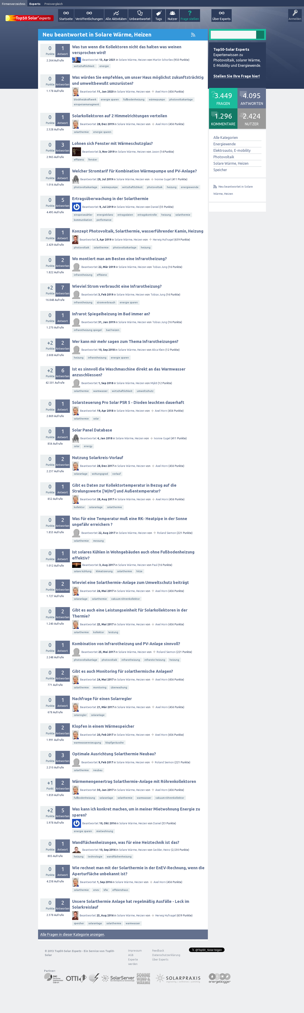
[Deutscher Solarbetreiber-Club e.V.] (54, 982)
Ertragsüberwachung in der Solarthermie (110, 198)
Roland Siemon (166, 532)
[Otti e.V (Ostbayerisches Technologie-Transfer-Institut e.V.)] (76, 982)
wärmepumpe (157, 99)
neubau (97, 770)
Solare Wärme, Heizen (133, 59)
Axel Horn (161, 91)
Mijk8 (153, 383)
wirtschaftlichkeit (132, 187)
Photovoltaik (223, 157)
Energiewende (224, 144)
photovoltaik (154, 187)
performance (104, 220)
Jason (155, 151)
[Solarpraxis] (179, 982)
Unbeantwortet (139, 19)
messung (98, 540)
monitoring (99, 687)
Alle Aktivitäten (116, 19)
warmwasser (100, 391)
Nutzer (172, 19)
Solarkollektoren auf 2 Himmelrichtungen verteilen (119, 115)
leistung (113, 632)
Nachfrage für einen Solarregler (102, 698)
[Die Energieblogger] (220, 982)
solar (96, 418)
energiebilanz (105, 214)
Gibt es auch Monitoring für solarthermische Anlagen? (122, 671)
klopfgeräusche (114, 742)
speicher (79, 923)
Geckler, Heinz (161, 849)
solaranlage (80, 473)
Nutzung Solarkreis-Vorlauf (97, 457)
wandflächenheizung (119, 856)
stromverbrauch (106, 302)
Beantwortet (90, 59)
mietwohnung (104, 831)
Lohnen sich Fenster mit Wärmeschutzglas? (112, 143)
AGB (131, 955)
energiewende (190, 187)
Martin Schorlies (163, 59)
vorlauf (116, 473)
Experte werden (133, 961)
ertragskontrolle (147, 214)
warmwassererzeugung (87, 742)
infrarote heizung (154, 659)
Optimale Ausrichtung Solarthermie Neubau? (114, 754)
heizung (171, 187)
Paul (154, 564)
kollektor (79, 507)
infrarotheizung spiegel (88, 330)
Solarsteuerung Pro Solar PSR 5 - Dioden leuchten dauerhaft (128, 402)
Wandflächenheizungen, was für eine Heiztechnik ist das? (125, 842)
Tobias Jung (159, 266)
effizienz (79, 159)
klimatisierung (104, 571)
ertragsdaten (125, 214)
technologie (95, 856)
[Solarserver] (117, 982)
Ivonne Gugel (163, 179)
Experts (35, 3)
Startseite (66, 19)
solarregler (80, 715)
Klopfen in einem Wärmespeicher (103, 726)
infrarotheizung (83, 275)
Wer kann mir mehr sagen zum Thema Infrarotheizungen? (125, 341)
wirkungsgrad (100, 473)
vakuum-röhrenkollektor (125, 599)
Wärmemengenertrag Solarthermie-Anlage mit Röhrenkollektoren (134, 781)
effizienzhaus (120, 890)
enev (96, 890)
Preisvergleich (54, 3)
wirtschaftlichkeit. (84, 66)
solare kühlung (82, 571)
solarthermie (81, 132)
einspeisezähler (83, 214)
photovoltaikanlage (181, 99)
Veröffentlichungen (89, 19)
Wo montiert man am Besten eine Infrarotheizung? (119, 258)
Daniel (155, 206)
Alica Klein (158, 349)
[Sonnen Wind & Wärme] (143, 982)
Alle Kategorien (225, 138)
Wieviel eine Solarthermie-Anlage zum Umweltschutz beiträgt (130, 582)
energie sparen (110, 99)
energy (88, 446)
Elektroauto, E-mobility (232, 150)
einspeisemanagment (86, 104)
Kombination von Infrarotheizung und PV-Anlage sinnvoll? (126, 643)
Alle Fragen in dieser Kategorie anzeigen (72, 934)
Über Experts (222, 19)
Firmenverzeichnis (13, 3)
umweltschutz (145, 391)
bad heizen (112, 330)
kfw (106, 890)
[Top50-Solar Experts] (29, 15)
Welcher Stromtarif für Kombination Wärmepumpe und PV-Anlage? (134, 171)
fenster (92, 159)
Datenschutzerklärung (163, 955)
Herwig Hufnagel (163, 239)
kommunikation (83, 220)
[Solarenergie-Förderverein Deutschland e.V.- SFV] (94, 982)
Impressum (135, 950)
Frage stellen (190, 19)
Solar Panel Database (92, 430)
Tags (158, 19)
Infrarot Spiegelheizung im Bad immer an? (111, 314)
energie (104, 66)
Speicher (220, 170)
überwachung (119, 687)
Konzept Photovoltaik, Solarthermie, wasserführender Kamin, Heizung (137, 231)
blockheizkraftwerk (85, 99)
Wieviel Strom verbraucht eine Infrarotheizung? (117, 286)
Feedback (158, 950)
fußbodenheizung (133, 99)
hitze (139, 571)
